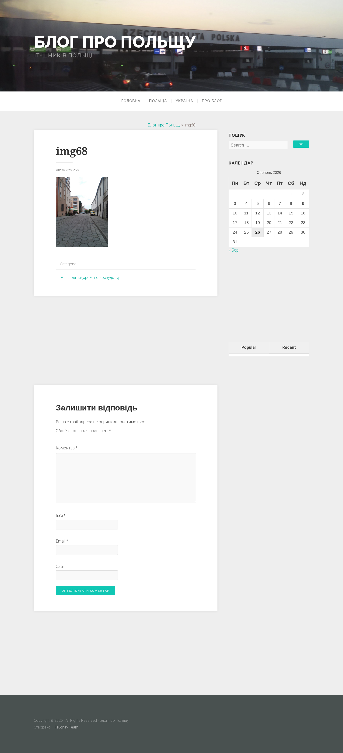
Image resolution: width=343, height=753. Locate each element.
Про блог (212, 101)
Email (62, 541)
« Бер (233, 250)
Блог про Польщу (115, 41)
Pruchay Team (66, 727)
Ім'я (60, 516)
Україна (184, 101)
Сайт (60, 566)
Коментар (66, 448)
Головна (130, 101)
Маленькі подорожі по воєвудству (90, 277)
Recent (289, 347)
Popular (249, 347)
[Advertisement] (125, 339)
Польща (158, 101)
